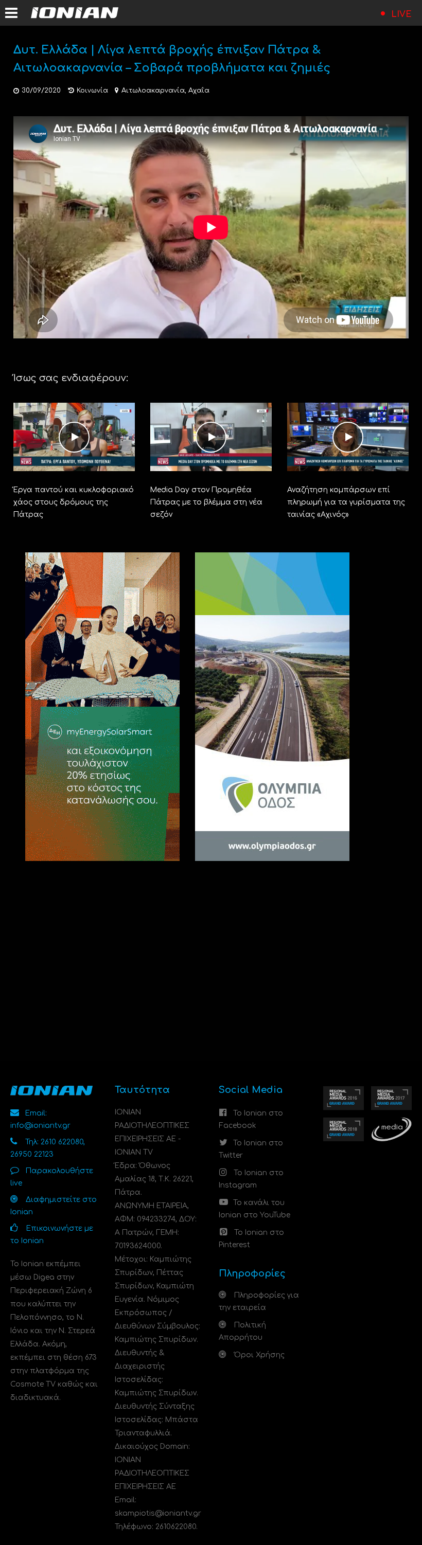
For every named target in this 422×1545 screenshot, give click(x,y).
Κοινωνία (92, 90)
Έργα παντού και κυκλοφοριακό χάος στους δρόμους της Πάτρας (73, 502)
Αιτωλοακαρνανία (153, 90)
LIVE (401, 14)
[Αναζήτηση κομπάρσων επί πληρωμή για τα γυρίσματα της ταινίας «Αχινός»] (348, 436)
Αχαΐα (198, 90)
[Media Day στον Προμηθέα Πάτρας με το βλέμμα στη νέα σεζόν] (211, 436)
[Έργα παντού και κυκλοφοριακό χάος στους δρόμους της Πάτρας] (74, 436)
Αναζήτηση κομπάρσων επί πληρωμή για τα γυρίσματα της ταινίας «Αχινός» (346, 502)
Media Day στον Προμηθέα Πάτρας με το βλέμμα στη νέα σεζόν (206, 502)
